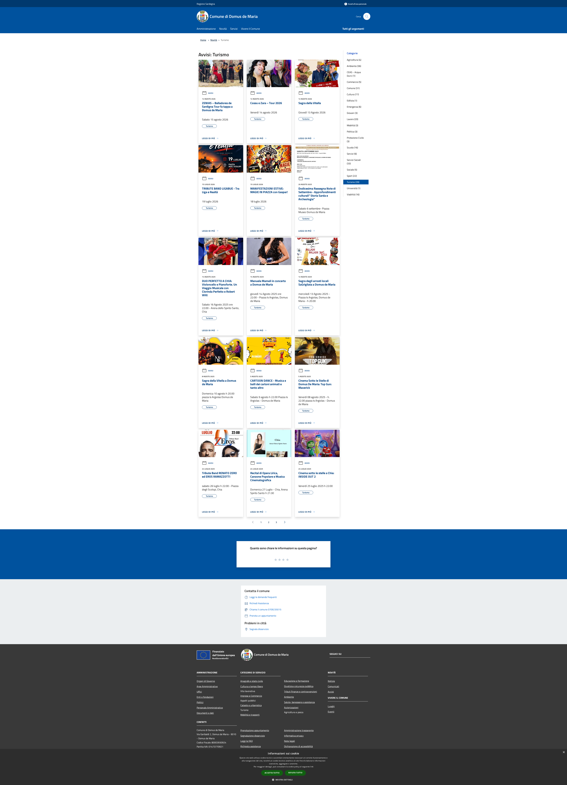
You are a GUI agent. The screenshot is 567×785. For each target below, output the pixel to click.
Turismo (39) (353, 182)
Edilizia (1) (352, 100)
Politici (200, 702)
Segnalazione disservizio (252, 735)
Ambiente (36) (354, 66)
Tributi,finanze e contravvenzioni (300, 691)
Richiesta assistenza (250, 746)
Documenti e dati (205, 713)
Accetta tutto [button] (272, 773)
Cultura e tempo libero (251, 686)
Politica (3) (352, 131)
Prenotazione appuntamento (254, 730)
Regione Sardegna (206, 4)
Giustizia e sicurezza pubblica (298, 686)
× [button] (564, 752)
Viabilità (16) (353, 194)
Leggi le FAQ (246, 741)
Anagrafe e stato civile (251, 681)
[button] (283, 779)
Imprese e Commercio (251, 696)
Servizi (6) (352, 153)
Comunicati (333, 686)
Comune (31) (353, 88)
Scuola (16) (352, 147)
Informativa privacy (294, 735)
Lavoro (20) (352, 119)
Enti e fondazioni (205, 697)
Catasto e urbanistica (251, 705)
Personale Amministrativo (210, 707)
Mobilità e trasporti (250, 714)
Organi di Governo (206, 681)
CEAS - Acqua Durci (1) (354, 74)
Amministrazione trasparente (299, 730)
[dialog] (283, 767)
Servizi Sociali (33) (354, 161)
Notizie (331, 681)
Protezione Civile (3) (355, 139)
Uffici (199, 691)
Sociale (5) (352, 169)
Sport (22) (352, 176)
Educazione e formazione (296, 681)
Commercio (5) (354, 82)
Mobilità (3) (352, 125)
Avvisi (210, 93)
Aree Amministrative (207, 686)
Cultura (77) (353, 94)
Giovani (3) (352, 113)
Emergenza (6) (354, 107)
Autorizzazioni (291, 707)
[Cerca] (366, 16)
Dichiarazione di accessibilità (298, 746)
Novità (213, 40)
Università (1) (353, 188)
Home (203, 40)
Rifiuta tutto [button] (295, 772)
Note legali (289, 741)
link (311, 766)
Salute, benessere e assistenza (299, 702)
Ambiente (289, 697)
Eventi (331, 711)
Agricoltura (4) (354, 60)
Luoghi (331, 706)
